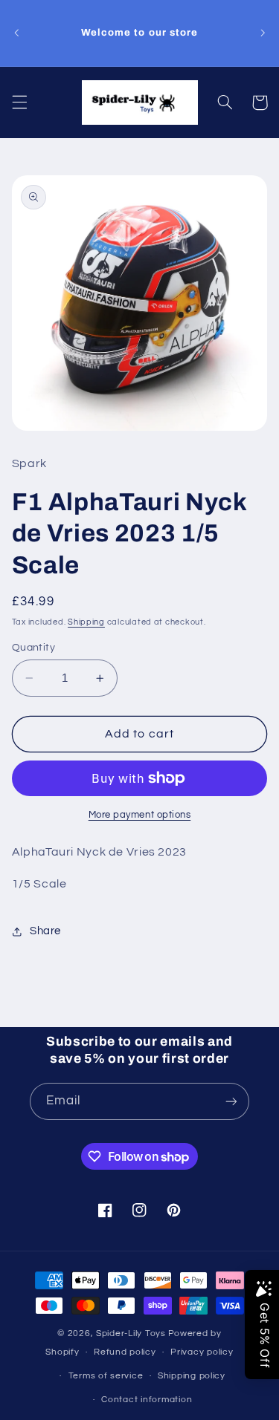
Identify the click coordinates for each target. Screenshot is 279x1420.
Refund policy (125, 1352)
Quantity (33, 647)
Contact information (146, 1399)
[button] (19, 102)
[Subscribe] (231, 1101)
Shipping (86, 622)
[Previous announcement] (16, 32)
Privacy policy (201, 1352)
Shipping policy (191, 1376)
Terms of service (106, 1376)
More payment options (140, 815)
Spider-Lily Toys (131, 1333)
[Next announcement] (262, 32)
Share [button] (45, 931)
